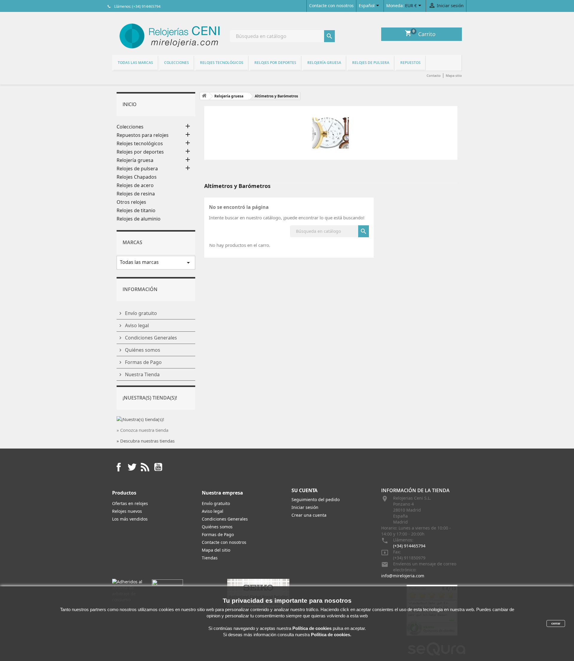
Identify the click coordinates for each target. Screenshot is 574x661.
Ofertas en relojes (130, 503)
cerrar (555, 623)
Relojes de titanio (136, 210)
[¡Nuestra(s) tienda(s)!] (140, 419)
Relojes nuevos (127, 511)
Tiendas (210, 558)
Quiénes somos (142, 350)
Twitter (132, 467)
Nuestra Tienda (142, 374)
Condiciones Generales (150, 337)
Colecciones (176, 62)
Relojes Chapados (137, 177)
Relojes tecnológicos (221, 62)
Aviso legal (136, 325)
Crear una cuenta (308, 515)
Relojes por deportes (275, 62)
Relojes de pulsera (370, 62)
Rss (145, 467)
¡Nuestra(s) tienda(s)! (150, 397)
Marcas (132, 242)
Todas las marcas (135, 62)
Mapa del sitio (216, 550)
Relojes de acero (135, 185)
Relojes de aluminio (139, 219)
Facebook (119, 467)
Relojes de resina (136, 194)
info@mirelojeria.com (402, 576)
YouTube (158, 467)
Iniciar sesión (304, 507)
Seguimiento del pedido (315, 499)
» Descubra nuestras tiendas (146, 441)
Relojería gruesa (324, 62)
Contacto (434, 75)
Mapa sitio (454, 75)
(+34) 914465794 (409, 546)
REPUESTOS (410, 62)
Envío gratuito (140, 313)
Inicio (129, 104)
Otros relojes (131, 202)
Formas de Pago (143, 362)
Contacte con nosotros (331, 5)
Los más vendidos (130, 519)
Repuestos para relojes (143, 135)
